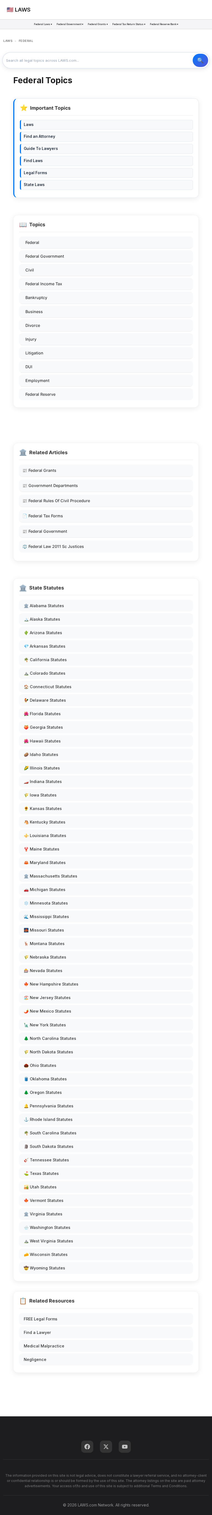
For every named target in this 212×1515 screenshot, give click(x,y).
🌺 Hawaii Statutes (42, 741)
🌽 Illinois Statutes (42, 768)
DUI (28, 366)
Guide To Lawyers (41, 148)
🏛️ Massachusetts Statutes (50, 876)
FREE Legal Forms (40, 1319)
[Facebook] (87, 1447)
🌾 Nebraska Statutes (45, 957)
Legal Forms (35, 173)
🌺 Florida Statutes (42, 713)
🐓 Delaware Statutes (45, 700)
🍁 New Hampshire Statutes (51, 984)
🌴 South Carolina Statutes (50, 1133)
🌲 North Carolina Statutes (50, 1038)
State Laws (34, 184)
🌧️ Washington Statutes (47, 1227)
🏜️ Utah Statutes (40, 1187)
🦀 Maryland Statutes (45, 862)
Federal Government (44, 256)
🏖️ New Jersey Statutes (47, 997)
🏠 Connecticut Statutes (47, 686)
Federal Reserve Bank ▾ (164, 24)
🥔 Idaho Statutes (41, 754)
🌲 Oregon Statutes (43, 1092)
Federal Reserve (40, 394)
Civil (29, 270)
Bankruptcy (36, 297)
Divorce (32, 325)
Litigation (34, 353)
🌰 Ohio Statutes (40, 1065)
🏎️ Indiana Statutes (43, 781)
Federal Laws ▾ (43, 24)
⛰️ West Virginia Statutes (48, 1241)
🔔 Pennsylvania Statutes (48, 1106)
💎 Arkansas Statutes (44, 646)
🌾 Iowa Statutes (40, 795)
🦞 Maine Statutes (41, 849)
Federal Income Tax (43, 283)
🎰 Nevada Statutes (43, 970)
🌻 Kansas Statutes (43, 808)
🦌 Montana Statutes (44, 943)
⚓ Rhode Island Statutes (48, 1119)
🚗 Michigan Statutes (44, 889)
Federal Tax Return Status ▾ (128, 24)
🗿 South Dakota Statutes (48, 1146)
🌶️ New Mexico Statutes (47, 1011)
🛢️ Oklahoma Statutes (45, 1079)
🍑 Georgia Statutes (43, 727)
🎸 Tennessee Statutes (46, 1160)
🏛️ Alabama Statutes (44, 605)
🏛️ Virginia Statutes (43, 1214)
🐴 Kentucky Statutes (44, 822)
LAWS (7, 41)
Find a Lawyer (37, 1332)
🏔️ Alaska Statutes (42, 619)
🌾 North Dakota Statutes (48, 1052)
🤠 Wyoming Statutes (44, 1268)
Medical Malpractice (44, 1346)
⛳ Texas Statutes (41, 1173)
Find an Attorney (39, 136)
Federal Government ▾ (70, 24)
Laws (29, 124)
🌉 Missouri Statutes (44, 930)
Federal (32, 242)
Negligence (35, 1359)
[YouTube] (125, 1447)
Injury (30, 339)
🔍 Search (200, 60)
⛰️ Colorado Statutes (44, 673)
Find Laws (33, 160)
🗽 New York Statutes (45, 1024)
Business (34, 311)
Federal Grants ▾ (98, 24)
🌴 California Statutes (45, 659)
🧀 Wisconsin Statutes (46, 1254)
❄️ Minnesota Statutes (46, 903)
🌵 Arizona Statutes (43, 632)
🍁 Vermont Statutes (43, 1200)
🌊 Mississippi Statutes (46, 916)
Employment (37, 380)
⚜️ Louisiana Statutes (45, 835)
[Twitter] (106, 1447)
